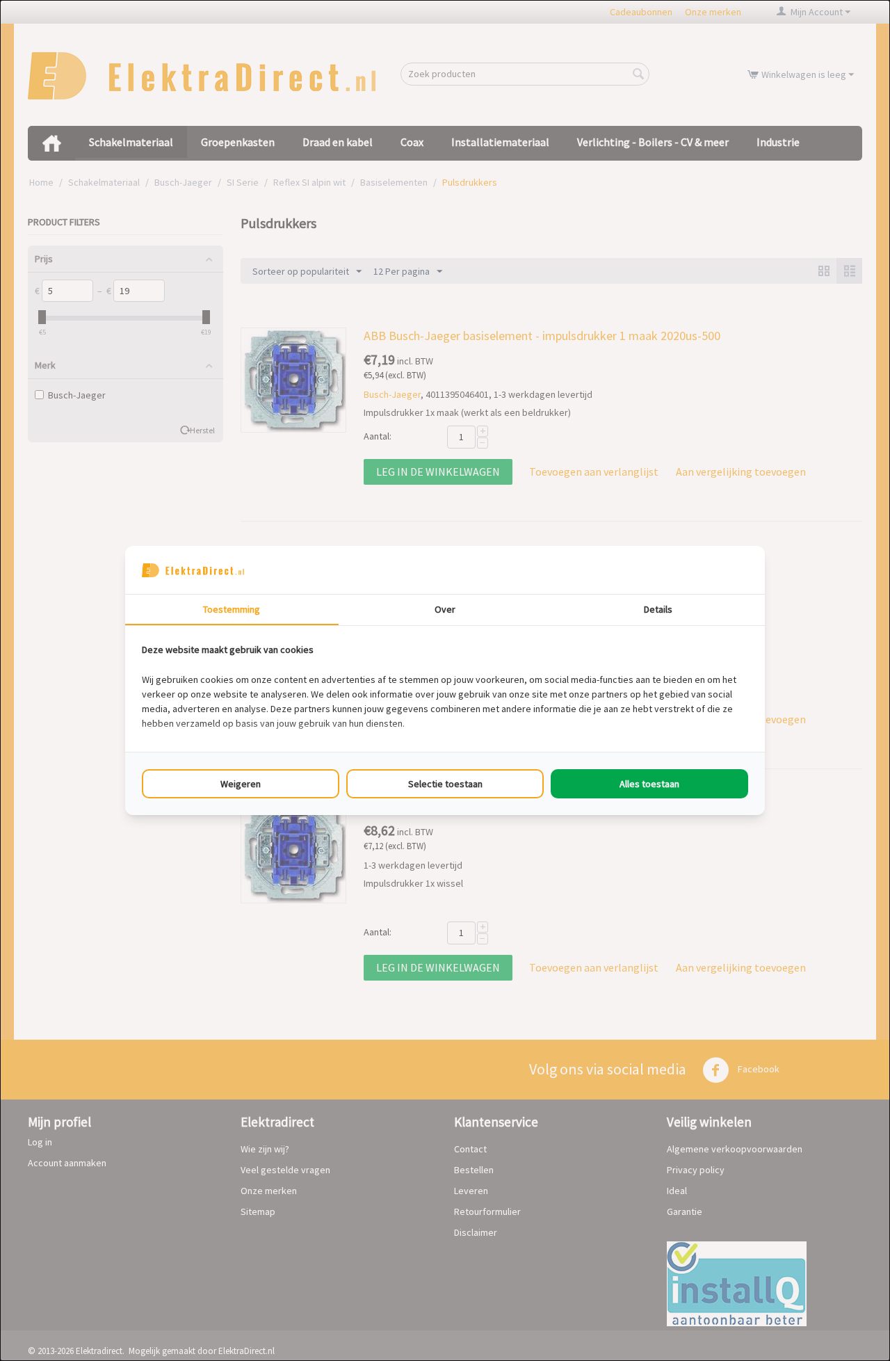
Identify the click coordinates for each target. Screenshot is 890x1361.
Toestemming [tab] (231, 609)
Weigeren (240, 784)
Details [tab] (658, 609)
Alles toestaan (649, 784)
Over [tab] (445, 609)
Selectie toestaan (445, 784)
